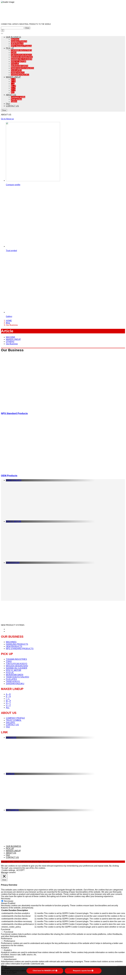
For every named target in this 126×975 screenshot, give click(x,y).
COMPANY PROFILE (15, 718)
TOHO (13, 53)
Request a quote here (82, 971)
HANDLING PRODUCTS (17, 644)
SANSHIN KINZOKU (20, 75)
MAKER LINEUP (13, 77)
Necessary (8, 901)
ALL (12, 93)
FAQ (8, 104)
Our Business (12, 344)
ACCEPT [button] (20, 870)
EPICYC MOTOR (18, 61)
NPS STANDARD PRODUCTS (19, 649)
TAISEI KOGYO (18, 73)
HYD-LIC (15, 64)
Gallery (14, 101)
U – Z (13, 90)
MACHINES (11, 642)
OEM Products (17, 44)
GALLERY (10, 722)
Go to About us (7, 119)
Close (27, 28)
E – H (13, 81)
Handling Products (19, 41)
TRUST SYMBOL (13, 720)
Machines (15, 39)
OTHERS (10, 342)
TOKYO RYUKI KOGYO (21, 55)
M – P (13, 86)
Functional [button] (5, 929)
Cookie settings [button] (8, 870)
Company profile (18, 97)
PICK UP (10, 48)
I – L (13, 84)
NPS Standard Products (21, 46)
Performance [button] (6, 939)
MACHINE (10, 337)
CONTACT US (12, 106)
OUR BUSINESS (13, 37)
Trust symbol (16, 99)
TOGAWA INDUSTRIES (21, 50)
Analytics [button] (5, 948)
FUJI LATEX (16, 70)
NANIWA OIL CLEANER (21, 59)
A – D (13, 79)
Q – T (13, 88)
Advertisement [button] (7, 957)
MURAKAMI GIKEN (19, 66)
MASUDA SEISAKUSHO (22, 57)
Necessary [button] (5, 899)
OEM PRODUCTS (14, 646)
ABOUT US (11, 95)
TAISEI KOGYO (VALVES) (22, 68)
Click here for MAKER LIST (44, 971)
